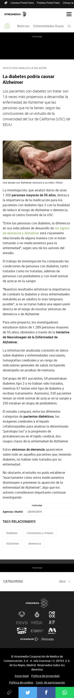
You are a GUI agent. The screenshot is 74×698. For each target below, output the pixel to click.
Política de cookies (21, 682)
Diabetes (11, 533)
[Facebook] (46, 692)
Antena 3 (22, 614)
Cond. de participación (50, 682)
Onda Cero (22, 631)
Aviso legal (22, 676)
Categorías (13, 581)
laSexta (37, 614)
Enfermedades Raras (48, 26)
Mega (37, 623)
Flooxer (48, 639)
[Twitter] (27, 692)
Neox (52, 614)
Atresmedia (37, 603)
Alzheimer (12, 543)
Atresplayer (29, 639)
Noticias (23, 26)
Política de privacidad (45, 676)
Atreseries (52, 623)
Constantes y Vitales (40, 533)
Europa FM (37, 631)
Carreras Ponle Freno (22, 2)
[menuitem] (23, 26)
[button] (67, 13)
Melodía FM (52, 631)
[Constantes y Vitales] (7, 26)
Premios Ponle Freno (48, 2)
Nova (22, 623)
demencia (34, 543)
